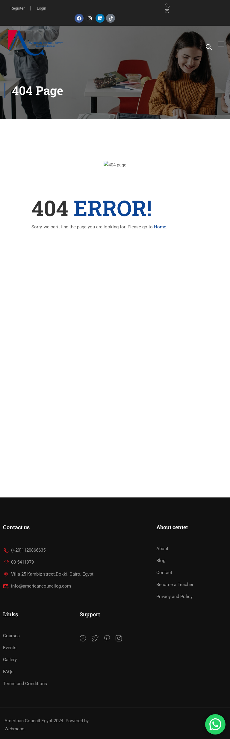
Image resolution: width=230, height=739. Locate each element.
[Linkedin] (100, 18)
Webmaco (14, 729)
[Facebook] (79, 18)
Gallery (10, 659)
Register (17, 8)
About (162, 548)
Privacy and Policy (174, 596)
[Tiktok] (110, 18)
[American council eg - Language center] (34, 43)
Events (9, 647)
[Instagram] (89, 18)
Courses (11, 635)
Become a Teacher (174, 584)
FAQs (8, 671)
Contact (164, 572)
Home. (160, 227)
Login (41, 8)
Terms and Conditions (25, 683)
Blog (160, 560)
